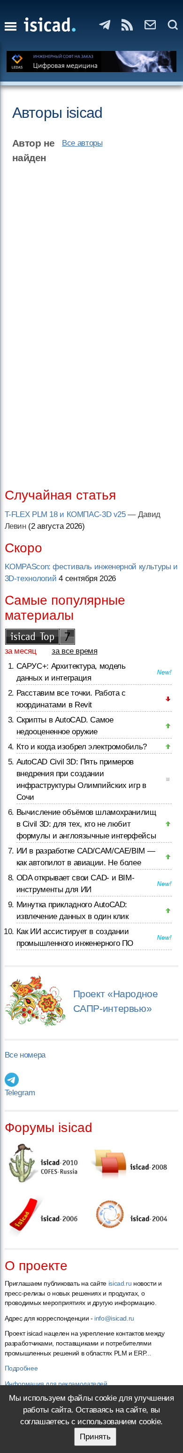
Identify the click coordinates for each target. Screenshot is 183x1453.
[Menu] (10, 26)
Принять (95, 1436)
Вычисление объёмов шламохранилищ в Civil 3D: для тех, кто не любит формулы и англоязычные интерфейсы (86, 824)
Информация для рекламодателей (56, 1383)
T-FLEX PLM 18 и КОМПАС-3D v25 (65, 514)
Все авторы (82, 143)
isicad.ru (120, 1283)
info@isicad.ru (114, 1318)
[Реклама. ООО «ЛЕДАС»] (92, 61)
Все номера (25, 1055)
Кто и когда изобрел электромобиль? (81, 746)
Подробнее (21, 1368)
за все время (75, 651)
